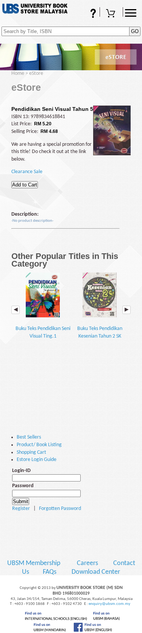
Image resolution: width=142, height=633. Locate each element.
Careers (87, 563)
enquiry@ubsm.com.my (109, 604)
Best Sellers (29, 437)
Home (17, 73)
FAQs (83, 16)
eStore (36, 73)
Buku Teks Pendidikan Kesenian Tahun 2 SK (99, 332)
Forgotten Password (60, 508)
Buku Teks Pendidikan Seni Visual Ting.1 (43, 332)
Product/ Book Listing (39, 445)
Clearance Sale (26, 172)
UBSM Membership (34, 563)
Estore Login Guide (36, 460)
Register (21, 508)
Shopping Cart (111, 16)
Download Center (96, 572)
